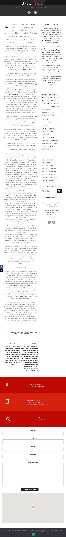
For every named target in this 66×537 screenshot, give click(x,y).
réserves (16, 333)
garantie (52, 122)
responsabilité (25, 333)
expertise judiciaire (47, 119)
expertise (51, 115)
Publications (43, 7)
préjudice (52, 156)
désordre (44, 115)
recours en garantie (47, 159)
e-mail (33, 446)
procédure (45, 156)
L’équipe (32, 7)
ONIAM (44, 146)
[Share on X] (1, 270)
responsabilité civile (47, 165)
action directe (53, 94)
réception (33, 332)
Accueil (8, 7)
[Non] (64, 532)
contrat (44, 106)
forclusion (45, 122)
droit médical (45, 112)
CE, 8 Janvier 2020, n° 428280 (25, 145)
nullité (55, 143)
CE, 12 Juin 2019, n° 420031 (24, 69)
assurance (45, 100)
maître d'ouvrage (46, 143)
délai (53, 112)
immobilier (45, 125)
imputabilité (45, 131)
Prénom (33, 430)
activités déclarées (47, 97)
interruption (45, 140)
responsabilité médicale (48, 174)
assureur (52, 100)
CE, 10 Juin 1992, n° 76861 (28, 90)
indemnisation (46, 134)
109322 (26, 125)
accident (44, 94)
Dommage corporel (53, 106)
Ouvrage (50, 146)
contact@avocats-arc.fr (37, 404)
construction (54, 103)
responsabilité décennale (49, 171)
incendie (53, 131)
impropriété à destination (49, 128)
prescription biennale (48, 153)
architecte (57, 97)
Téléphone (33, 454)
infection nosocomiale (48, 137)
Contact (55, 7)
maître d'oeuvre (23, 332)
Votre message (33, 462)
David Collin (30, 24)
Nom (33, 438)
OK (33, 534)
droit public (11, 332)
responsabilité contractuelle (49, 168)
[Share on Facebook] (1, 267)
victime (51, 180)
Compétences (20, 7)
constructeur (45, 103)
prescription (45, 149)
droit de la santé (46, 109)
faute (56, 119)
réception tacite (54, 177)
